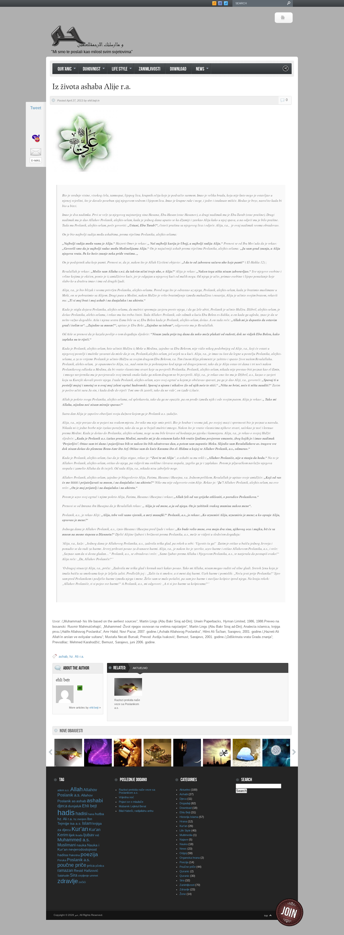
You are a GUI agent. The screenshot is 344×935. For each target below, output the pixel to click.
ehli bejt (93, 707)
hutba (99, 814)
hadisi (81, 813)
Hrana (183, 821)
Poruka (61, 860)
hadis (66, 812)
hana (91, 814)
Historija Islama (189, 816)
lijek (72, 835)
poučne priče (71, 865)
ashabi (95, 800)
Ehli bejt (89, 806)
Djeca (183, 798)
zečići (82, 882)
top (266, 915)
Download (178, 69)
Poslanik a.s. (78, 859)
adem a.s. (63, 790)
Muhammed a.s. (73, 839)
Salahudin (63, 875)
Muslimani (66, 845)
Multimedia (186, 835)
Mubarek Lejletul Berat (132, 806)
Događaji (185, 803)
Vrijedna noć (126, 797)
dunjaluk (74, 806)
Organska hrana (190, 857)
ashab (63, 656)
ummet (94, 875)
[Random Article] (285, 70)
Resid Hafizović (86, 871)
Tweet (35, 108)
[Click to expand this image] (85, 142)
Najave (184, 839)
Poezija (184, 862)
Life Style (117, 69)
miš (97, 835)
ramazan (65, 870)
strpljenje (83, 875)
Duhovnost (89, 69)
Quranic (184, 871)
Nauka (184, 844)
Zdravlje (184, 889)
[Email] (79, 688)
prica (91, 865)
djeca (62, 806)
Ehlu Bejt (185, 812)
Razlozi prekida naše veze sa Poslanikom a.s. (127, 703)
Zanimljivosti (149, 69)
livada (79, 835)
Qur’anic (62, 69)
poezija (89, 854)
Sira (73, 875)
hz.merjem (80, 819)
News (197, 69)
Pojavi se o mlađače (131, 801)
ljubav (88, 834)
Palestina (74, 855)
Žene (183, 893)
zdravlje (67, 881)
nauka (81, 845)
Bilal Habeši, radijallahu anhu (136, 810)
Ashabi (184, 794)
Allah (76, 789)
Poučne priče (188, 866)
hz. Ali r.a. (77, 656)
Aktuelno (140, 668)
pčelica (99, 865)
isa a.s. (75, 823)
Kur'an (80, 829)
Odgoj (183, 853)
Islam (87, 823)
